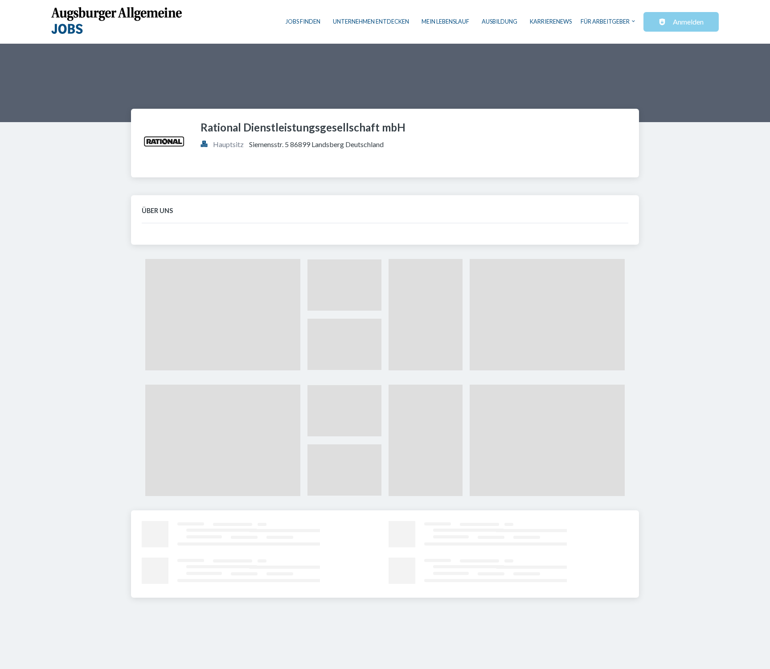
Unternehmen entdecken (371, 21)
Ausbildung (499, 21)
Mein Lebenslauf (445, 21)
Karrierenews (551, 21)
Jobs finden (303, 21)
